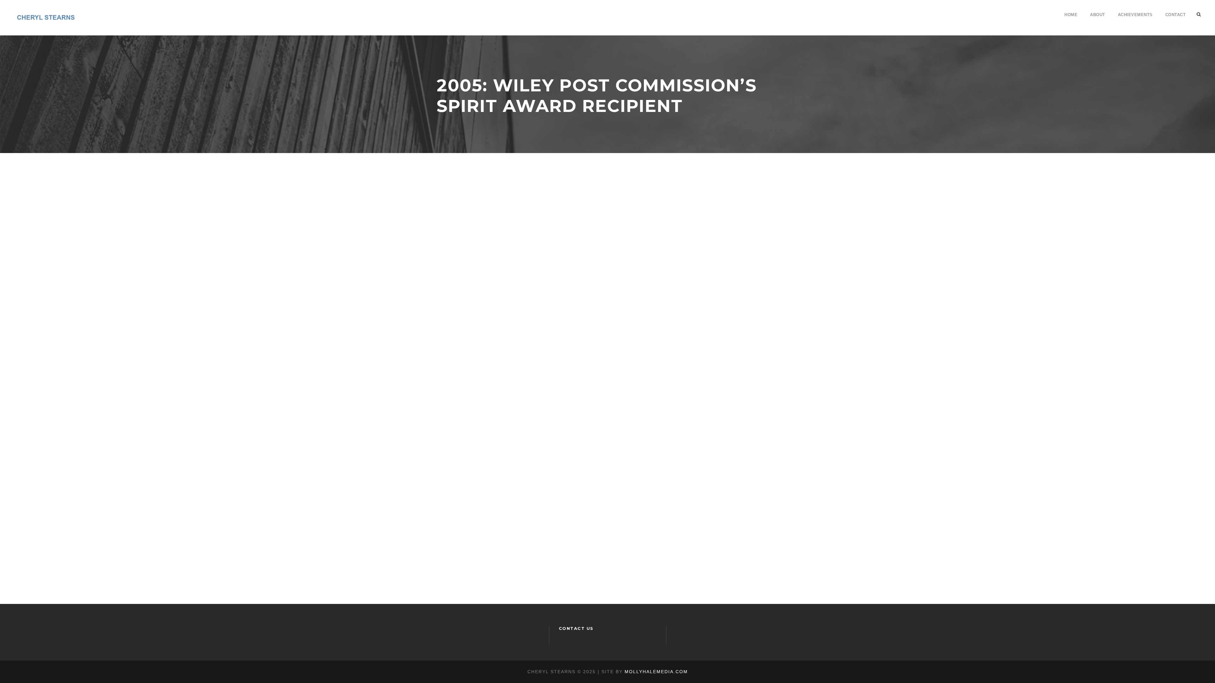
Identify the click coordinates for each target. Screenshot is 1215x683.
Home (1070, 14)
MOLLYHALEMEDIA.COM (656, 671)
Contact (1175, 14)
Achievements (1135, 14)
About (1097, 14)
